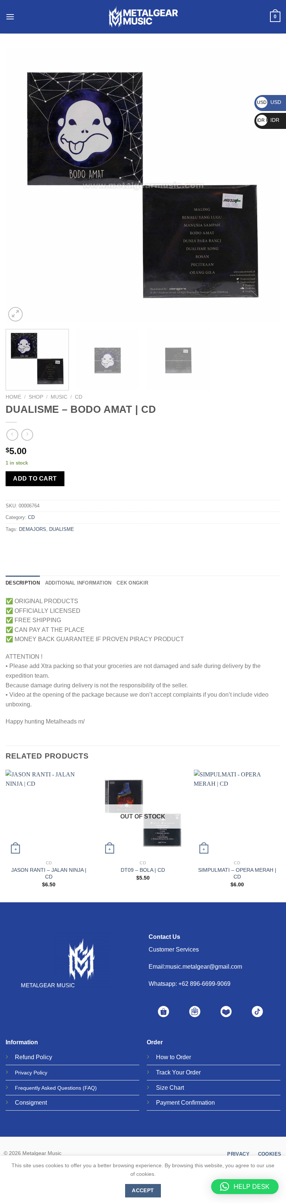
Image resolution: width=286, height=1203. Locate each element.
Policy (44, 1057)
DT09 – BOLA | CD (143, 870)
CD (78, 397)
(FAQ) (90, 1088)
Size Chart (170, 1088)
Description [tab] (23, 583)
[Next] (265, 185)
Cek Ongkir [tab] (132, 583)
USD (269, 102)
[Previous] (20, 185)
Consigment (31, 1102)
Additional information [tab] (78, 583)
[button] (245, 1186)
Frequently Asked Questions (48, 1088)
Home (13, 397)
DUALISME (61, 529)
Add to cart (35, 478)
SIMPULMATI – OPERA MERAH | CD (237, 873)
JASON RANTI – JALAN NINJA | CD (48, 873)
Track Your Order (178, 1072)
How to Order (173, 1057)
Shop (36, 397)
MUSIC (59, 397)
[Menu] (10, 16)
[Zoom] (15, 314)
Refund (24, 1057)
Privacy (23, 1073)
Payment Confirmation (185, 1102)
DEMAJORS (32, 529)
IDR (268, 120)
